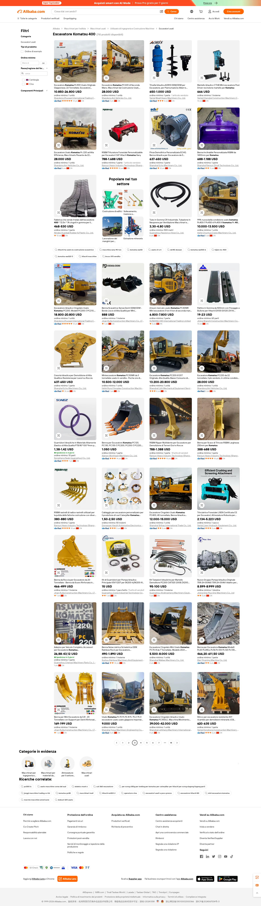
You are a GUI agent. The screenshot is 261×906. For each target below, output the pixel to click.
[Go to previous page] (116, 742)
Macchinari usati (98, 28)
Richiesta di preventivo (122, 827)
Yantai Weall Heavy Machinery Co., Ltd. (167, 98)
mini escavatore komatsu (219, 793)
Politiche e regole (75, 852)
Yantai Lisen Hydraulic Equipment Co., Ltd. (217, 525)
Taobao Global (143, 892)
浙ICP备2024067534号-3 (207, 901)
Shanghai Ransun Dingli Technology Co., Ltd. (218, 165)
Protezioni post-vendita (78, 838)
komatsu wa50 (136, 250)
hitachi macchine (89, 256)
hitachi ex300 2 (108, 793)
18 (171, 743)
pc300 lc (28, 786)
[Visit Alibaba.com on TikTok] (232, 856)
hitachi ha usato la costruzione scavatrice (76, 250)
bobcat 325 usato (65, 800)
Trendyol (163, 892)
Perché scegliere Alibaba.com (37, 821)
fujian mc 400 (220, 250)
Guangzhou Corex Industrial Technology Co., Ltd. (123, 593)
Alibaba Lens (38, 879)
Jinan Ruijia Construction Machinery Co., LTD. (123, 321)
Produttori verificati (120, 821)
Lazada (130, 892)
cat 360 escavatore (104, 786)
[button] (161, 11)
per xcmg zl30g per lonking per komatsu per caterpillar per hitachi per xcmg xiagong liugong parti (163, 786)
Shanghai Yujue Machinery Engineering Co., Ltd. (123, 730)
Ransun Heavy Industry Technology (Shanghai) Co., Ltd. (123, 165)
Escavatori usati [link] (166, 28)
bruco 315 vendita (112, 256)
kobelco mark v (81, 786)
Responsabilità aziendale (34, 832)
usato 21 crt (156, 250)
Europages (174, 892)
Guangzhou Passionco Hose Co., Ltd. (167, 233)
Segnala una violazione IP (167, 844)
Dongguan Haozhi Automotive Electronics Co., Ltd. (123, 525)
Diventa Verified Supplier (211, 838)
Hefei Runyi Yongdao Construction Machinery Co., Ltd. (123, 388)
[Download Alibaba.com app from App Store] (205, 879)
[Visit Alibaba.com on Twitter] (213, 856)
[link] (257, 877)
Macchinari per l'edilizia (75, 28)
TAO (154, 892)
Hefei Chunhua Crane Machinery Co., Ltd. (216, 233)
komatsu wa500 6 (198, 250)
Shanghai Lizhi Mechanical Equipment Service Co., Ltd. (171, 388)
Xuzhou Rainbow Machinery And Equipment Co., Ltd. (123, 660)
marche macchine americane (36, 800)
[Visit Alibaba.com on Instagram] (219, 856)
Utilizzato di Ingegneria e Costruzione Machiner (132, 28)
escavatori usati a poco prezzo (159, 793)
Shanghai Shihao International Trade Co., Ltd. (170, 525)
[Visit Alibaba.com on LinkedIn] (207, 856)
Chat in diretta (162, 827)
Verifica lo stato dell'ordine (212, 832)
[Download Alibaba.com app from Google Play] (227, 879)
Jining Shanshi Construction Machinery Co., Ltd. (218, 321)
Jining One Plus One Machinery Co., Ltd (215, 593)
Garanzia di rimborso (76, 827)
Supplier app (135, 879)
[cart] (201, 12)
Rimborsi (160, 838)
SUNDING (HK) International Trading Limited (170, 321)
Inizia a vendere (207, 827)
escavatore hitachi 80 (189, 793)
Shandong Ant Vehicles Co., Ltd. (117, 98)
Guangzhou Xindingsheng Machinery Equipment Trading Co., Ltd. (171, 593)
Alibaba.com (187, 879)
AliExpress (87, 892)
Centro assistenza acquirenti (169, 821)
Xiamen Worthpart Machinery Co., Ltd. (119, 455)
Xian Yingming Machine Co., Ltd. (212, 660)
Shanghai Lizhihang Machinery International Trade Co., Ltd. (171, 730)
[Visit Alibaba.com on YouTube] (225, 856)
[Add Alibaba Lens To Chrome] (67, 879)
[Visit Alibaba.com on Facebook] (201, 856)
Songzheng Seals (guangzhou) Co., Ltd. (72, 458)
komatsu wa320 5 (65, 256)
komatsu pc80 (65, 793)
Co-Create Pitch (31, 827)
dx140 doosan (176, 250)
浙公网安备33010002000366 (180, 901)
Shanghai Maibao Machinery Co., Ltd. (167, 660)
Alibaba (56, 28)
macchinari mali (86, 793)
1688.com (99, 892)
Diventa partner (207, 844)
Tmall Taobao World (116, 892)
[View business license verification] (157, 901)
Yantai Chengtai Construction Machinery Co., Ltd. (218, 98)
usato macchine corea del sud (53, 786)
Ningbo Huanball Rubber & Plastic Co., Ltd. (73, 233)
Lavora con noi (30, 838)
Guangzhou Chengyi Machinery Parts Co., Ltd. (75, 662)
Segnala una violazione (166, 849)
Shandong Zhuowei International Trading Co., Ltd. (75, 98)
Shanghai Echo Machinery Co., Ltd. (166, 165)
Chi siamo (28, 814)
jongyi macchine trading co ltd (37, 793)
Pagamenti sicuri (75, 821)
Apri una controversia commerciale (172, 832)
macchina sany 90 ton (111, 250)
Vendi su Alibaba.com (210, 821)
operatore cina (130, 793)
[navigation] (34, 386)
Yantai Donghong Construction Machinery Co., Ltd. (218, 730)
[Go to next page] (177, 742)
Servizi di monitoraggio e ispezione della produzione (85, 845)
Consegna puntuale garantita (81, 832)
